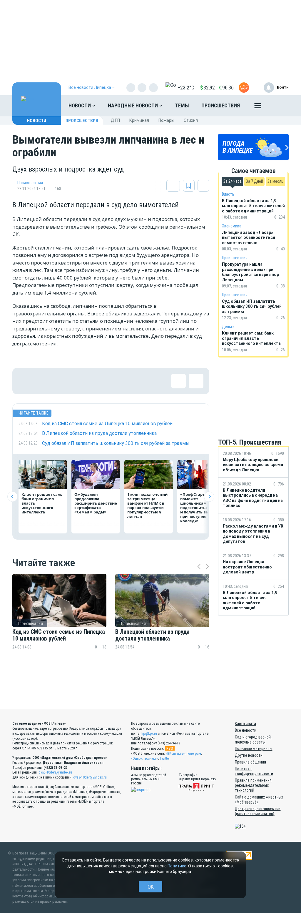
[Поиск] (278, 105)
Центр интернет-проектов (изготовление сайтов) (257, 811)
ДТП (115, 120)
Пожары (166, 120)
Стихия (191, 120)
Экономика (231, 226)
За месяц (275, 181)
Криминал (139, 120)
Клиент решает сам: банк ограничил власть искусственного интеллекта (41, 503)
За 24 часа (232, 181)
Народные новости (133, 105)
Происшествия (220, 105)
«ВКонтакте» (175, 753)
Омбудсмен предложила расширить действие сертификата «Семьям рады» (95, 503)
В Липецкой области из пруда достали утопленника (152, 635)
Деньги (228, 326)
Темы (182, 105)
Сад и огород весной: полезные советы (253, 739)
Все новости (245, 730)
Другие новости (248, 755)
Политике (177, 866)
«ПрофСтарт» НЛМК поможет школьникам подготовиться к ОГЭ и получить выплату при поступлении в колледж (201, 507)
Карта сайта (245, 723)
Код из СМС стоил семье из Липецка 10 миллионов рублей (58, 635)
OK (151, 886)
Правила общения (250, 762)
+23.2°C (186, 87)
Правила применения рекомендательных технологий (253, 785)
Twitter (165, 758)
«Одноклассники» (144, 758)
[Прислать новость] (244, 87)
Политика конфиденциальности (254, 771)
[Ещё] (258, 107)
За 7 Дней (254, 181)
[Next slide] (209, 496)
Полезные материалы (253, 748)
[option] (59, 625)
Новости (80, 105)
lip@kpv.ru (149, 733)
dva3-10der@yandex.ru (55, 772)
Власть (228, 194)
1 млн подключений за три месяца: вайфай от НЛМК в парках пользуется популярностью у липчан (147, 505)
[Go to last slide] (12, 496)
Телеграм (193, 753)
